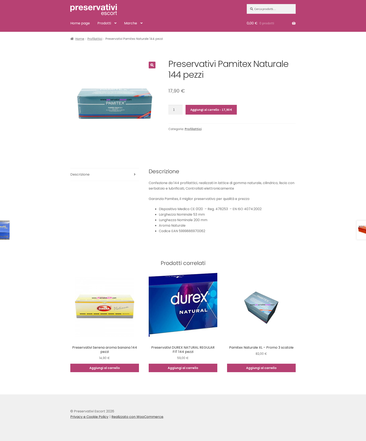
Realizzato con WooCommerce (137, 416)
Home (79, 39)
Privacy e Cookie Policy (89, 416)
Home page (80, 23)
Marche (130, 23)
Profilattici (94, 39)
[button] (152, 65)
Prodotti (104, 23)
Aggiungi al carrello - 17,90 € (211, 109)
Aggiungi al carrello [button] (104, 368)
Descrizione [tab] (80, 174)
